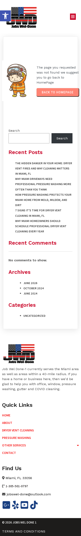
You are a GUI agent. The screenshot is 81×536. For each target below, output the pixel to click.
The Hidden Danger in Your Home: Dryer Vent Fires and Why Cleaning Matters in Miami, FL (43, 168)
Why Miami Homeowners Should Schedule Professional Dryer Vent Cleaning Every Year (40, 226)
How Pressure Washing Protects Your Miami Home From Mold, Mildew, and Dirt (43, 200)
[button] (5, 15)
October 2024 (33, 288)
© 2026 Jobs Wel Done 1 (19, 522)
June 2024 (30, 293)
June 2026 (30, 283)
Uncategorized (34, 316)
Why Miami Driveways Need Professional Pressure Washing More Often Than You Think (43, 184)
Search (14, 131)
